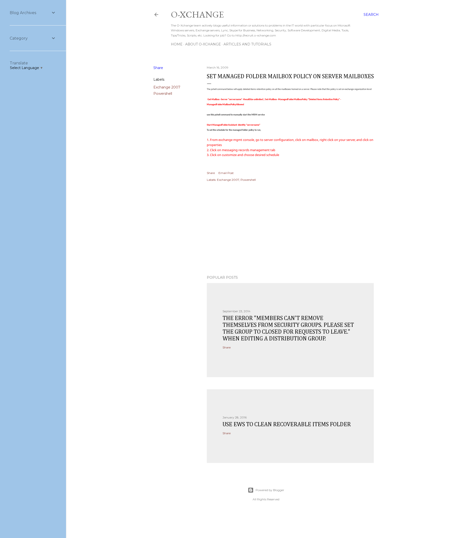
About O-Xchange (203, 44)
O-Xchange (197, 14)
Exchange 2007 (166, 87)
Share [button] (158, 68)
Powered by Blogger (270, 490)
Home (177, 44)
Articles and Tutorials (247, 44)
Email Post (226, 173)
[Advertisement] (290, 229)
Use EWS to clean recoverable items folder (287, 424)
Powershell (162, 93)
